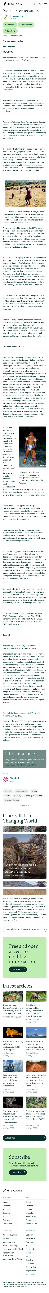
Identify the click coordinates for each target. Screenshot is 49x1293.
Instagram (30, 1238)
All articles (10, 1138)
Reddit (28, 1256)
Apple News (31, 1271)
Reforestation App (11, 1246)
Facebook (30, 1249)
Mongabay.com (16, 16)
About (28, 1202)
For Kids (6, 1238)
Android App (31, 1267)
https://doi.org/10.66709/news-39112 (20, 765)
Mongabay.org (9, 1242)
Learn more (17, 969)
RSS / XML (30, 1274)
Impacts (29, 1213)
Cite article (10, 31)
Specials (6, 1213)
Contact (29, 1206)
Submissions (31, 1220)
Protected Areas (12, 800)
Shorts (5, 1217)
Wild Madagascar (10, 1235)
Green (34, 791)
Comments (10, 25)
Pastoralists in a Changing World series (22, 929)
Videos (5, 1202)
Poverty (17, 796)
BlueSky (29, 1260)
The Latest (7, 1224)
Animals (8, 791)
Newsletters (31, 1217)
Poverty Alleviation (34, 796)
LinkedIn (29, 1235)
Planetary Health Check (13, 1249)
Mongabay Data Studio (12, 1259)
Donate (29, 1209)
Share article (26, 25)
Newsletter (16, 1172)
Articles (6, 1209)
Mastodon (30, 1264)
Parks (7, 796)
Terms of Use (31, 1224)
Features (6, 1220)
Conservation (21, 791)
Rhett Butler (15, 778)
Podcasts (7, 1206)
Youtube (29, 1242)
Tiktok (28, 1253)
